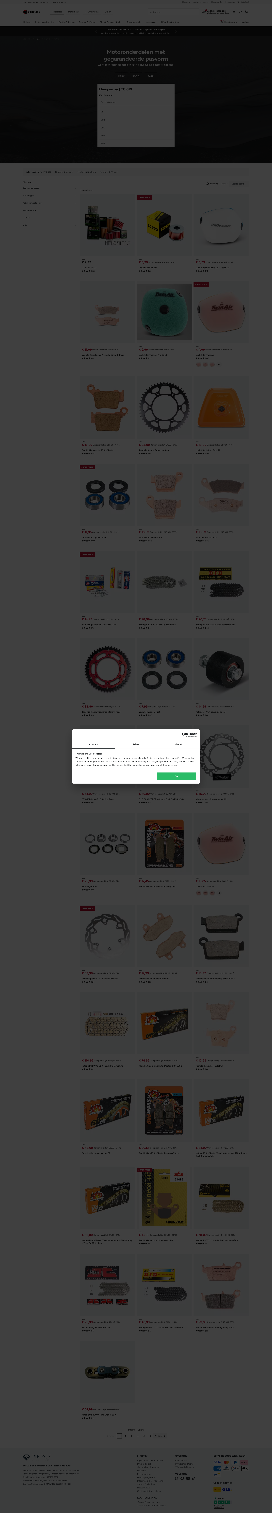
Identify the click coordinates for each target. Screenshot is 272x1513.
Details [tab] (136, 744)
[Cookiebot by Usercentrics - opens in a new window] (184, 735)
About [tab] (178, 744)
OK (176, 776)
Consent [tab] (93, 744)
